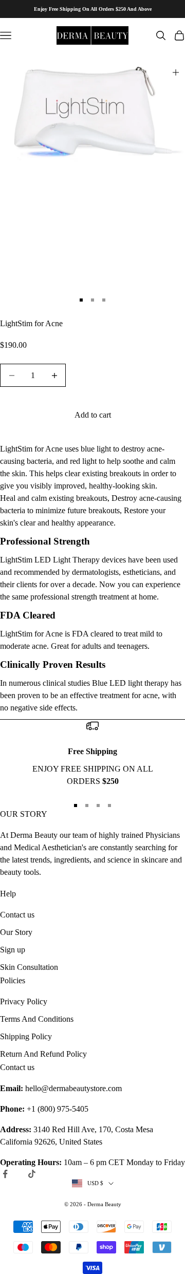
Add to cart (93, 414)
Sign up (12, 949)
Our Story (16, 932)
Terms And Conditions (36, 1019)
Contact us (17, 914)
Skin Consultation (29, 967)
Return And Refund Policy (43, 1054)
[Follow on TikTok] (32, 1174)
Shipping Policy (26, 1036)
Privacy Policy (23, 1001)
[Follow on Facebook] (5, 1174)
